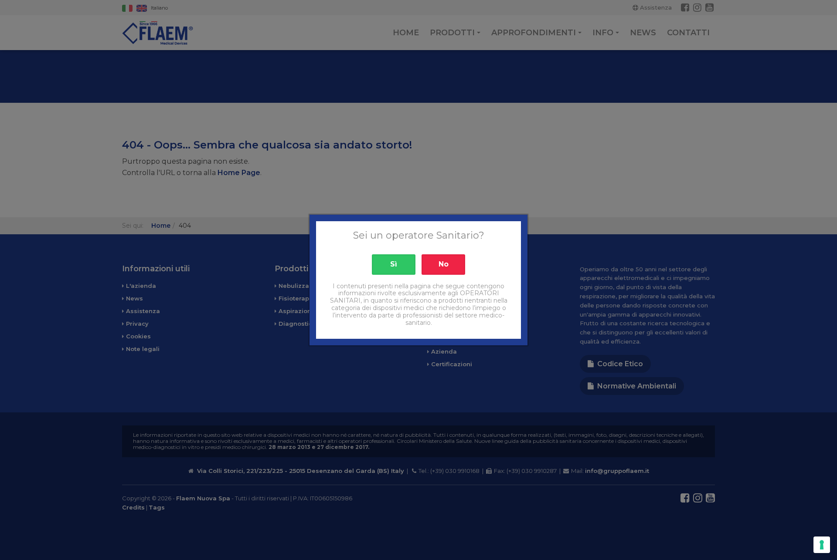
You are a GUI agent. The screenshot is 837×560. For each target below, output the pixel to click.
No (444, 264)
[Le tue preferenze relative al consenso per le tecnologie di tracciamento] (821, 544)
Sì (393, 264)
